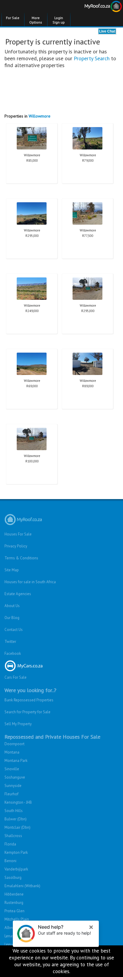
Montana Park (15, 760)
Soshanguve (14, 777)
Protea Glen (14, 910)
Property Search (92, 58)
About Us (12, 605)
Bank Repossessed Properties (28, 700)
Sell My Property (18, 723)
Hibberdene (14, 894)
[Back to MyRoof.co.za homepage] (92, 7)
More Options (35, 20)
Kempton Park (16, 852)
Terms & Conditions (21, 558)
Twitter (10, 641)
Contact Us (13, 629)
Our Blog (11, 617)
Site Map (11, 569)
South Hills (13, 810)
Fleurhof (11, 794)
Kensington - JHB (18, 802)
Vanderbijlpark (16, 869)
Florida (10, 844)
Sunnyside (12, 785)
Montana (11, 752)
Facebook (12, 653)
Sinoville (11, 768)
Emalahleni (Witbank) (22, 885)
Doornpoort (14, 743)
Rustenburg (13, 902)
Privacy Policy (15, 546)
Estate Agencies (17, 593)
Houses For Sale (18, 534)
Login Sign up (59, 20)
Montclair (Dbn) (17, 827)
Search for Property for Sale (27, 711)
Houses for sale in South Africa (30, 581)
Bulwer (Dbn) (15, 819)
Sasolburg (12, 877)
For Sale (12, 18)
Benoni (10, 860)
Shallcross (13, 835)
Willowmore (39, 116)
